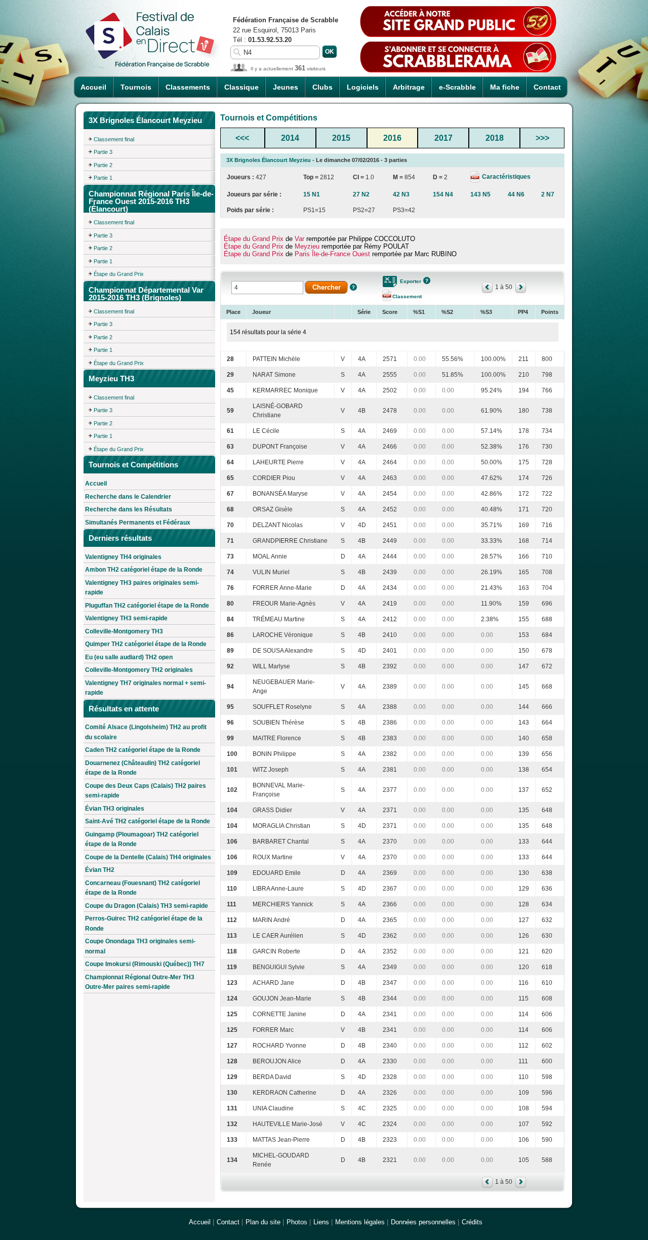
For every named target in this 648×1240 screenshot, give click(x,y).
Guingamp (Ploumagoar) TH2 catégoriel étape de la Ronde (141, 839)
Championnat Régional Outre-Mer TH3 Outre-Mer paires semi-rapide (139, 982)
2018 (494, 138)
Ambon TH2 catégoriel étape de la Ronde (143, 569)
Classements (188, 87)
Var (299, 239)
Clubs (322, 87)
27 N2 (361, 194)
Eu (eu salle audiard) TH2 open (129, 657)
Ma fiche (504, 87)
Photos (297, 1222)
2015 (341, 138)
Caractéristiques (505, 176)
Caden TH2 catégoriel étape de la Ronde (142, 749)
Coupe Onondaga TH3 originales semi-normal (140, 946)
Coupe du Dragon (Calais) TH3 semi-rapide (146, 905)
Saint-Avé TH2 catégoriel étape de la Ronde (147, 821)
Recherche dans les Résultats (128, 509)
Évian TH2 (99, 869)
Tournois (135, 87)
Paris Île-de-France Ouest (332, 254)
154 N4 (443, 194)
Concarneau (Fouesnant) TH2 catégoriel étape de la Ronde (142, 888)
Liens (321, 1222)
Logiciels (363, 87)
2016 (392, 138)
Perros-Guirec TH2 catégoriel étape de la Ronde (143, 923)
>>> (542, 138)
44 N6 (516, 194)
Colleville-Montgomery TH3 (124, 631)
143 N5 (480, 194)
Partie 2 (103, 165)
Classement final (114, 139)
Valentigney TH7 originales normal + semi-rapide (145, 688)
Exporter (410, 281)
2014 (290, 138)
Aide (353, 287)
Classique (241, 87)
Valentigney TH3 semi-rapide (126, 618)
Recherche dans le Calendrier (128, 496)
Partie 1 (103, 178)
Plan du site (263, 1222)
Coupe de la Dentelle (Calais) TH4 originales (148, 857)
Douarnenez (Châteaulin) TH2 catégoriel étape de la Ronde (142, 768)
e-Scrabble (457, 87)
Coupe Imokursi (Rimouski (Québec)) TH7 (145, 964)
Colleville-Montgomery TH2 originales (139, 669)
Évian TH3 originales (114, 808)
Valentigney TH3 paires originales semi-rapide (142, 587)
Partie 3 (103, 152)
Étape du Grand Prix (119, 274)
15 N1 (311, 194)
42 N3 (401, 194)
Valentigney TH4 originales (123, 557)
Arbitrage (409, 87)
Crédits (472, 1222)
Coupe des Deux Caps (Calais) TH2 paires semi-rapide (145, 790)
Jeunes (285, 87)
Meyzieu (307, 246)
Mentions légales (360, 1222)
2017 (443, 138)
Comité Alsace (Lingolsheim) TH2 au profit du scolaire (146, 732)
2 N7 (547, 194)
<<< (242, 138)
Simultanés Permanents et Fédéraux (137, 522)
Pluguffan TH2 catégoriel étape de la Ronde (147, 605)
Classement (407, 296)
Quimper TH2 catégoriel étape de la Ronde (146, 644)
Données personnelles (423, 1222)
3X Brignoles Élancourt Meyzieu (268, 160)
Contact (547, 87)
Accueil (93, 87)
